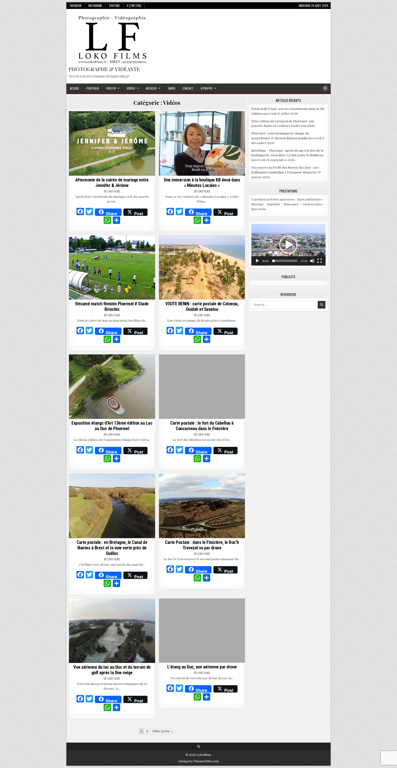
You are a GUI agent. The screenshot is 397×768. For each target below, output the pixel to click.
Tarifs (171, 88)
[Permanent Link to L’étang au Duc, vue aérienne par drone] (202, 630)
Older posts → (162, 731)
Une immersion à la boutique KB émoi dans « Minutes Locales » (202, 182)
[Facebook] (80, 212)
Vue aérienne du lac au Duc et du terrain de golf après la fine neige (112, 669)
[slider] (284, 261)
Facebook (75, 5)
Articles (151, 88)
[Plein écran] (319, 261)
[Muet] (312, 261)
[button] (288, 245)
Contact (188, 88)
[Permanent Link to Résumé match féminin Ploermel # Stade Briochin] (112, 267)
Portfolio (92, 88)
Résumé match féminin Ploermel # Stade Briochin (112, 306)
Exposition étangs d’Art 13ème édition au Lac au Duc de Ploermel (111, 425)
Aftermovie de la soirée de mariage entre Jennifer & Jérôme (112, 182)
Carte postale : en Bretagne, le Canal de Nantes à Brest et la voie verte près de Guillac (112, 548)
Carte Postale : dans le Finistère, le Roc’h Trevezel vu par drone (202, 545)
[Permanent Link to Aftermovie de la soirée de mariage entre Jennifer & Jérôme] (112, 143)
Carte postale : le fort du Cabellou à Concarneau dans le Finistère (202, 425)
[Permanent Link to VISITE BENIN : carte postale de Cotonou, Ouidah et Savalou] (202, 267)
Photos (111, 88)
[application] (288, 245)
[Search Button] (325, 88)
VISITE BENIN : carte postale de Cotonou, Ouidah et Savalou (201, 306)
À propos (207, 88)
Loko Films (113, 191)
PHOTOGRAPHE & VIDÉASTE (104, 69)
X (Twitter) (134, 5)
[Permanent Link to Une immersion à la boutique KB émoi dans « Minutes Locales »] (202, 143)
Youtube (114, 5)
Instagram (95, 5)
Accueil (74, 88)
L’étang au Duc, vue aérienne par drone (202, 667)
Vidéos (131, 88)
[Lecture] (257, 261)
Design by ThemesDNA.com (199, 761)
